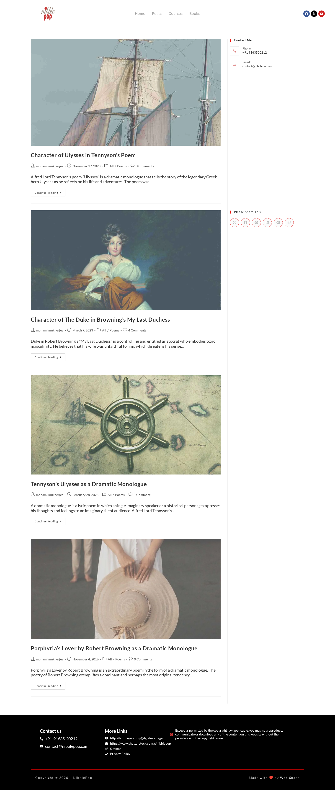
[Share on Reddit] (278, 222)
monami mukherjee (49, 166)
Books (194, 13)
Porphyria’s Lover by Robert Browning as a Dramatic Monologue (114, 648)
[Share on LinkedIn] (267, 222)
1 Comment (142, 495)
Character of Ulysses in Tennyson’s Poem (83, 155)
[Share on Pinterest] (256, 222)
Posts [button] (157, 13)
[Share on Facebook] (245, 222)
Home (140, 13)
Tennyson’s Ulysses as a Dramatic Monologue (89, 484)
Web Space (290, 778)
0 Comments (145, 166)
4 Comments (137, 330)
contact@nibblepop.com (257, 66)
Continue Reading (50, 191)
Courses (175, 13)
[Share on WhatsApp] (289, 222)
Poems (122, 166)
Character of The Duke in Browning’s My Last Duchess (100, 319)
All (112, 166)
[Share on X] (234, 222)
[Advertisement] (267, 106)
